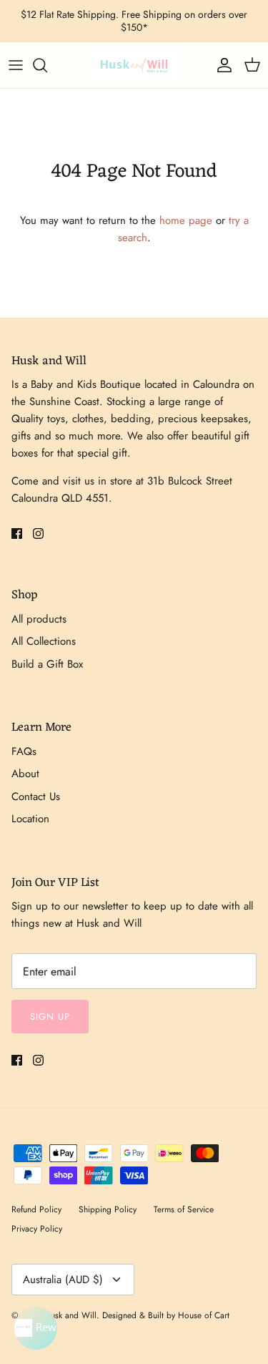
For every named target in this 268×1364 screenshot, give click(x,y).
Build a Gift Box (47, 664)
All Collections (43, 641)
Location (30, 819)
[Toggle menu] (15, 65)
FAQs (23, 751)
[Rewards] (35, 1328)
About (25, 773)
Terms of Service (184, 1209)
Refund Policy (36, 1209)
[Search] (47, 65)
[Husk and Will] (134, 65)
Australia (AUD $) (63, 1279)
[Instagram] (38, 533)
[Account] (221, 65)
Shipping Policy (108, 1209)
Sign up (50, 1016)
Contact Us (35, 796)
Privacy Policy (36, 1228)
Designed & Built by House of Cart (165, 1315)
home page (185, 220)
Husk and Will (70, 1315)
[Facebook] (16, 533)
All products (38, 619)
